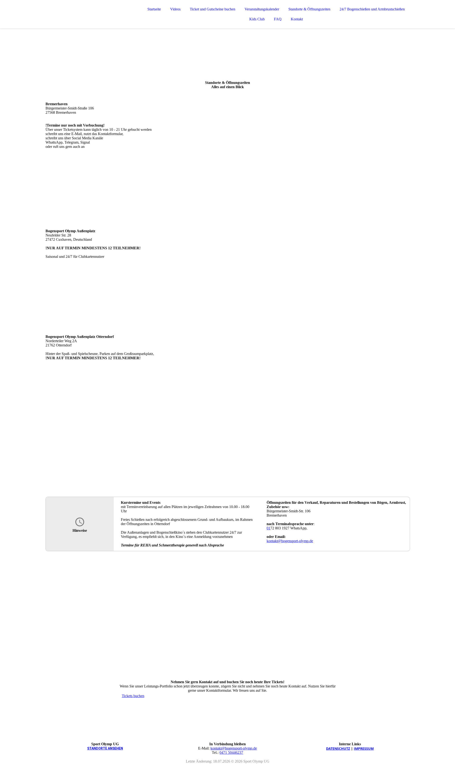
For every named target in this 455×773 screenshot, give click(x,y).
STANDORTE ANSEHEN (105, 748)
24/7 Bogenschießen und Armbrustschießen (372, 9)
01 (268, 528)
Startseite (154, 9)
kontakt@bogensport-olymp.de (290, 541)
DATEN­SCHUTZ (338, 748)
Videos (175, 9)
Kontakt (297, 19)
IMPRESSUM (364, 748)
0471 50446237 (231, 752)
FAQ (278, 19)
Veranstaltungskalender (262, 9)
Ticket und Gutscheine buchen (212, 9)
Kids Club (257, 19)
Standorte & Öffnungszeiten (309, 9)
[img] (87, 16)
